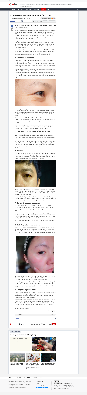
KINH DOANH (28, 9)
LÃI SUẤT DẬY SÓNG (30, 4)
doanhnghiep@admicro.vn (43, 385)
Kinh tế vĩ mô (22, 377)
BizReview (22, 4)
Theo (35, 314)
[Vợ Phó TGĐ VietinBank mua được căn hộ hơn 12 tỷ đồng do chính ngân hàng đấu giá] (17, 357)
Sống (28, 18)
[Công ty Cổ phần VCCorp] (57, 381)
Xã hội (16, 377)
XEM (54, 324)
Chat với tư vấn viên (41, 387)
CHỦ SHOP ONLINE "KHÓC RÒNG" (42, 4)
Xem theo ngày (34, 324)
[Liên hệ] (22, 21)
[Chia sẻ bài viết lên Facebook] (12, 26)
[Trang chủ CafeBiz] (9, 9)
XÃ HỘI (13, 9)
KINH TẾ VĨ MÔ (20, 9)
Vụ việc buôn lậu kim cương (26, 6)
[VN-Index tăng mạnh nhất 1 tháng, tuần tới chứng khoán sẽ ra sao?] (48, 357)
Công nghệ (35, 377)
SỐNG (43, 9)
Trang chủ (10, 377)
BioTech (69, 4)
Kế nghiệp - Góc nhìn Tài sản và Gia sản (58, 4)
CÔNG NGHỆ (36, 9)
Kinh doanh (29, 377)
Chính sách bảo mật (11, 388)
